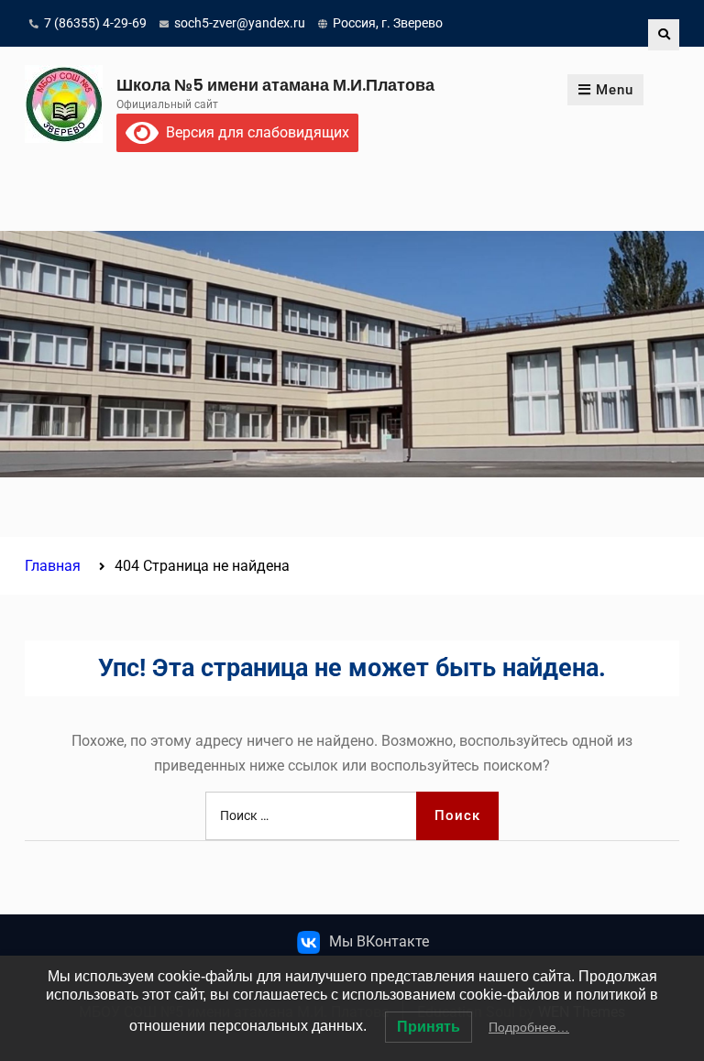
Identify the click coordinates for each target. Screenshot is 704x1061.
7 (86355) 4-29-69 (95, 23)
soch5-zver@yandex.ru (239, 23)
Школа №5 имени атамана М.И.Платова (275, 84)
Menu (614, 90)
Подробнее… (529, 1027)
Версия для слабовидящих (254, 132)
